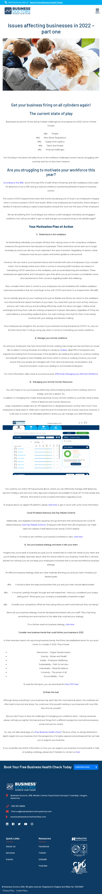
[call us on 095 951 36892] (6, 2)
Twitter (42, 852)
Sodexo (63, 350)
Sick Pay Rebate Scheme (34, 525)
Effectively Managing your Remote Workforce (76, 374)
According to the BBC (13, 183)
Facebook (44, 846)
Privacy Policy (8, 890)
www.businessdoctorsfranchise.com (28, 816)
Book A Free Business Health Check (46, 2)
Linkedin (43, 859)
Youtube (43, 865)
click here (53, 505)
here (78, 752)
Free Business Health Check (48, 732)
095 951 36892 (18, 806)
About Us (10, 846)
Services (10, 852)
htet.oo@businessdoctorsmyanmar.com (31, 811)
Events (9, 859)
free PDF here (72, 684)
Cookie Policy (22, 890)
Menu (97, 13)
